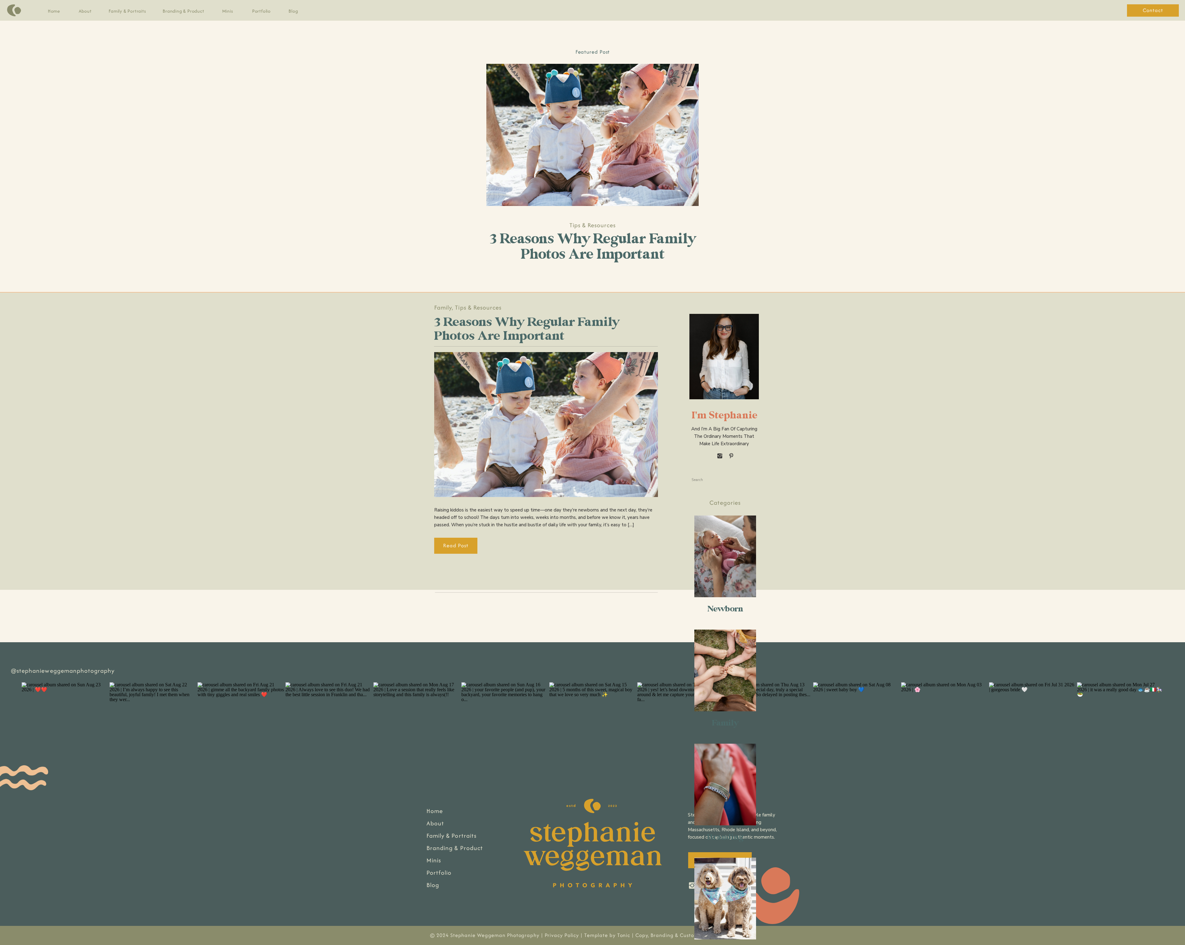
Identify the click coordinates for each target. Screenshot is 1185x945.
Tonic (623, 935)
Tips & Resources (592, 225)
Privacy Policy (562, 935)
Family (443, 307)
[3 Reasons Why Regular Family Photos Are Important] (592, 135)
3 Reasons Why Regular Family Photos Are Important (593, 246)
